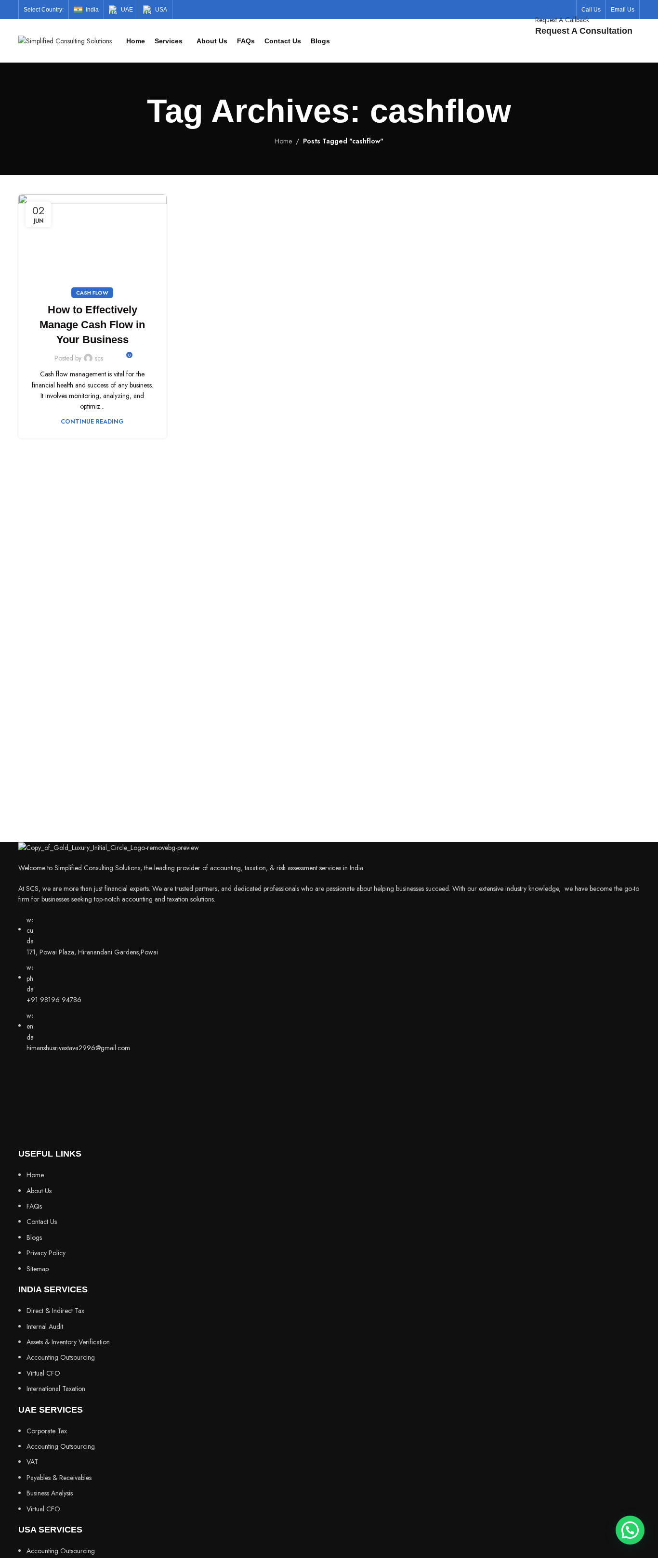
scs (99, 358)
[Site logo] (65, 40)
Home (283, 141)
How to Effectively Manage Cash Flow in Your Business (92, 325)
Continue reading (92, 421)
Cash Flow (92, 292)
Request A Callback (562, 20)
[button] (630, 1530)
